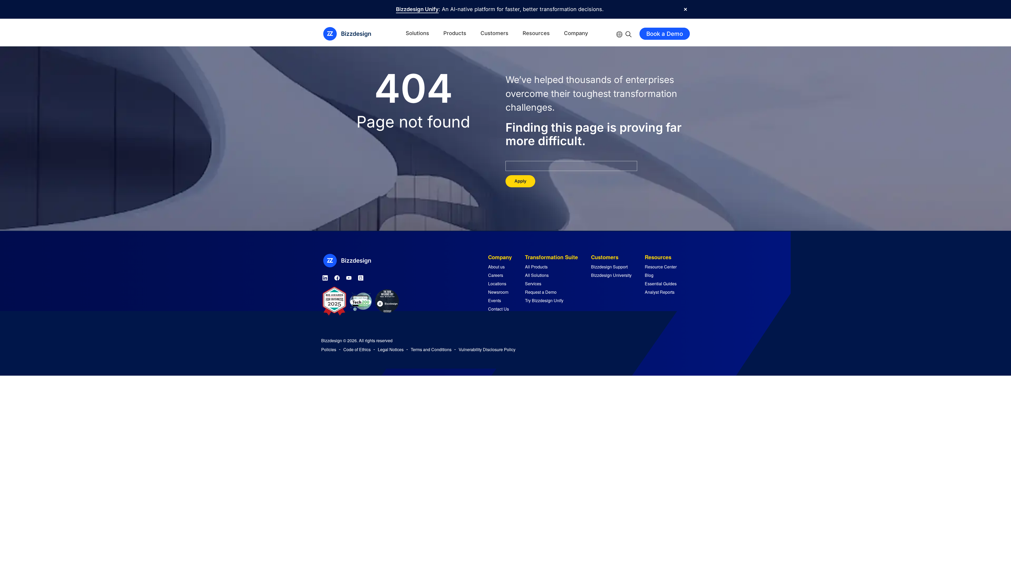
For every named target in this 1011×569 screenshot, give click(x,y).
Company (576, 33)
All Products (536, 267)
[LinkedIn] (325, 277)
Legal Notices (391, 349)
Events (494, 300)
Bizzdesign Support (609, 267)
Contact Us (498, 309)
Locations (497, 284)
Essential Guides (661, 284)
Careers (495, 275)
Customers (494, 33)
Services (533, 284)
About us (496, 267)
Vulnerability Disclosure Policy (487, 349)
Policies (328, 349)
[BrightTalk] (360, 277)
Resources (536, 33)
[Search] (629, 33)
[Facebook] (337, 277)
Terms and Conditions (431, 349)
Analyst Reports (660, 292)
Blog (649, 275)
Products (454, 33)
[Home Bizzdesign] (350, 33)
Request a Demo (541, 292)
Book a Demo (664, 33)
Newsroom (498, 292)
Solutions (417, 33)
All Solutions (537, 275)
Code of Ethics (357, 349)
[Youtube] (348, 277)
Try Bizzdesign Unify (544, 300)
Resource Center (661, 267)
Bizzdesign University (611, 275)
